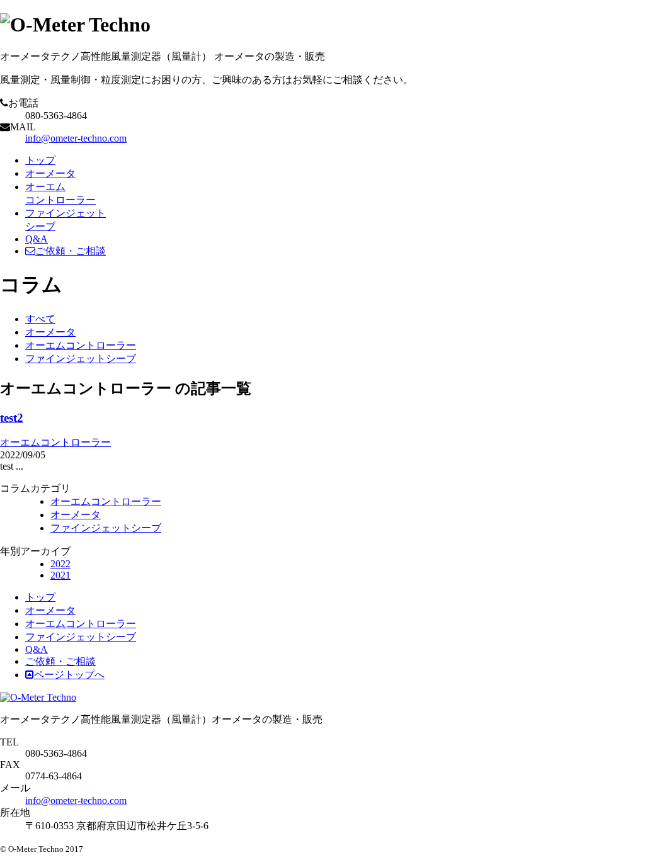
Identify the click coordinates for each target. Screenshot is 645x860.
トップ (40, 160)
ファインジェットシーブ (80, 358)
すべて (40, 319)
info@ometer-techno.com (76, 138)
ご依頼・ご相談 (70, 251)
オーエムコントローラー (80, 345)
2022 (60, 563)
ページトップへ (69, 674)
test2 (11, 417)
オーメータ (50, 173)
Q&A (36, 239)
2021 (60, 575)
